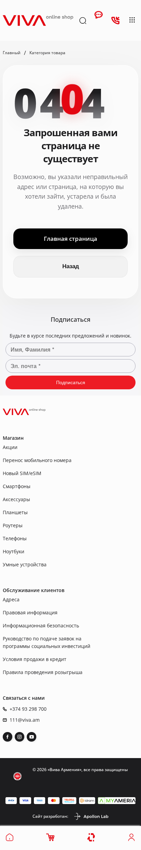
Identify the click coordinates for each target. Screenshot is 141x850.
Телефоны (15, 538)
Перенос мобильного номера (37, 460)
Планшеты (15, 512)
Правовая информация (30, 612)
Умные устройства (25, 564)
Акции (10, 447)
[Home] (9, 839)
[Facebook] (7, 737)
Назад (70, 266)
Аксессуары (16, 499)
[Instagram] (19, 737)
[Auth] (131, 839)
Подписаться (70, 382)
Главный (12, 53)
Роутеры (13, 525)
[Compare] (91, 837)
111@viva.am (25, 720)
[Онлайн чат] (98, 20)
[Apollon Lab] (91, 816)
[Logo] (38, 20)
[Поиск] (83, 20)
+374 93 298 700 (28, 709)
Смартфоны (16, 486)
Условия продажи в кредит (34, 659)
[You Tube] (31, 737)
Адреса (11, 599)
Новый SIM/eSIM (22, 473)
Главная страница (70, 239)
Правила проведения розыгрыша (42, 672)
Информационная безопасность (41, 625)
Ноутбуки (13, 551)
